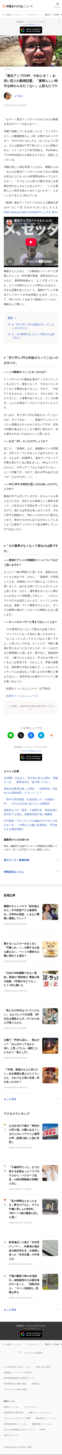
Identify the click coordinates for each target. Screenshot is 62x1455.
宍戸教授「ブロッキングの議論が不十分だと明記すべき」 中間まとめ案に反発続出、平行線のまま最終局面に (30, 825)
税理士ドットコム (11, 1406)
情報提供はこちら (14, 871)
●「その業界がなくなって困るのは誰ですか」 (33, 335)
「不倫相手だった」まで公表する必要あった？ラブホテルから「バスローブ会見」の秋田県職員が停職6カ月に (24, 1175)
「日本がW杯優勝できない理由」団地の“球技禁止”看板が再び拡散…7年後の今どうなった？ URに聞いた (21, 979)
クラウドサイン (31, 1406)
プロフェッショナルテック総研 (17, 1418)
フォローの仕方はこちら (31, 24)
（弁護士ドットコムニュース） (21, 696)
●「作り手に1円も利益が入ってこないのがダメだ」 (33, 326)
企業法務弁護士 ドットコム (15, 1423)
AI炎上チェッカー (11, 1435)
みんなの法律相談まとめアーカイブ (19, 1429)
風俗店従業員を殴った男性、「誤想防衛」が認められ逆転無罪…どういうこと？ (30, 791)
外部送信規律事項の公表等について (19, 1378)
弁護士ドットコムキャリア (39, 1412)
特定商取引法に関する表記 (15, 1383)
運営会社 (35, 1383)
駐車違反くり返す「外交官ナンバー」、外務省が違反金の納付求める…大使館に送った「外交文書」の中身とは (24, 1250)
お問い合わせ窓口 (43, 1366)
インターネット (32, 14)
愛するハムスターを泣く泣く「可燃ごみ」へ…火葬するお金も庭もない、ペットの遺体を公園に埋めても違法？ (21, 950)
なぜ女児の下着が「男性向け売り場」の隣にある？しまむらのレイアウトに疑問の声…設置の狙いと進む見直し (24, 1134)
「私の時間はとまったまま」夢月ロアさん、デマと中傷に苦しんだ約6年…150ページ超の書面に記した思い (24, 1209)
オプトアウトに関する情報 (15, 1389)
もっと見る (10, 1099)
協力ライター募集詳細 (16, 860)
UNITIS (42, 1429)
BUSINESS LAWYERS (13, 1412)
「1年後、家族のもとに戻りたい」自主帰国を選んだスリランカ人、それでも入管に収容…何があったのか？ (21, 1075)
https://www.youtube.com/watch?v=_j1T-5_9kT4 (31, 212)
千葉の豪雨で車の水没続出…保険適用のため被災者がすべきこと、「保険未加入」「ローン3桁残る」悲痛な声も (24, 1284)
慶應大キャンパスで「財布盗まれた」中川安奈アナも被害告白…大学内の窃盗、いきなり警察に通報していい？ (21, 912)
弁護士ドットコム (13, 14)
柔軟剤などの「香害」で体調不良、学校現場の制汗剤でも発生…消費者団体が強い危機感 (30, 812)
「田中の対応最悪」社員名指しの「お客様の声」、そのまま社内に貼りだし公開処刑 (29, 801)
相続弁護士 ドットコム (45, 1418)
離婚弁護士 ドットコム (42, 1423)
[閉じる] (59, 21)
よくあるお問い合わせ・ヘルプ (17, 1366)
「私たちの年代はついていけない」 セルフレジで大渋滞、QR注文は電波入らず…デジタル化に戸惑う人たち (21, 1016)
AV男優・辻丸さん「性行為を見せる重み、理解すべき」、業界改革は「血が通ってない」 (31, 780)
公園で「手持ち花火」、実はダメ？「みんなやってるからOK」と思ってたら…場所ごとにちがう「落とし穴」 (21, 1046)
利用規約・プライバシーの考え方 (18, 1372)
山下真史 (18, 95)
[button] (51, 735)
